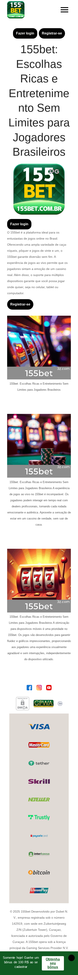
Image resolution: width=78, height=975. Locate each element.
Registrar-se (52, 33)
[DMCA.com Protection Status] (22, 703)
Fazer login (25, 33)
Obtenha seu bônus (53, 963)
